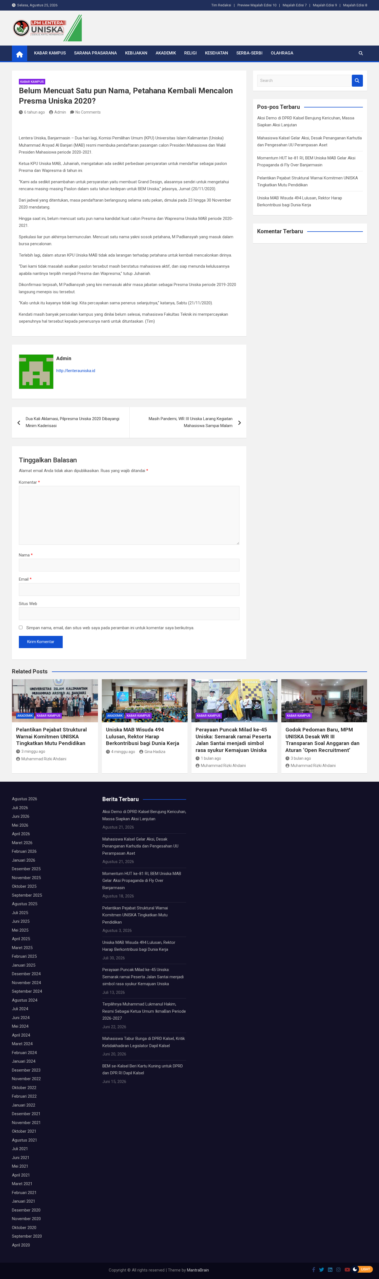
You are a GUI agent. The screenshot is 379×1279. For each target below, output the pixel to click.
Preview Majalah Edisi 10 (256, 5)
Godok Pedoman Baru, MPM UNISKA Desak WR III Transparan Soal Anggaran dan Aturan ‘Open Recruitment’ (322, 739)
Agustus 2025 (24, 903)
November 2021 (26, 1122)
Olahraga (282, 53)
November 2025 (26, 877)
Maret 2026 (22, 842)
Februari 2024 (24, 1052)
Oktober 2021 (24, 1131)
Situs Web (28, 603)
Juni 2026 (20, 816)
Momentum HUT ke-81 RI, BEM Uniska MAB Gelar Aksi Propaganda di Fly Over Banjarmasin (141, 880)
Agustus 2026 (24, 798)
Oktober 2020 (24, 1227)
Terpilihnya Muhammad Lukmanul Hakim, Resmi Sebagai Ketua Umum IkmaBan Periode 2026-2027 (144, 1011)
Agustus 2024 (24, 1000)
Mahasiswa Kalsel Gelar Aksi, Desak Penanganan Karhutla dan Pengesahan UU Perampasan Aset (140, 846)
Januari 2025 (23, 965)
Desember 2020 (26, 1210)
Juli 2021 (20, 1148)
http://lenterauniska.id (75, 370)
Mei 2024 (20, 1026)
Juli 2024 (20, 1008)
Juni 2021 (20, 1157)
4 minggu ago (123, 751)
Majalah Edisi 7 (295, 5)
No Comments (88, 112)
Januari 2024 (23, 1061)
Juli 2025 (20, 912)
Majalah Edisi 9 (325, 5)
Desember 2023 (26, 1070)
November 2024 (26, 982)
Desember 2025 (26, 868)
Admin (60, 112)
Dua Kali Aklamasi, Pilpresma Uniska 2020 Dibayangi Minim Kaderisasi (72, 422)
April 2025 (21, 938)
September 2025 (27, 895)
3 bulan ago (301, 758)
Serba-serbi (249, 53)
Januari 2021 (23, 1201)
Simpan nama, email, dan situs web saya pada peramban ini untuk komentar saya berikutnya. (110, 627)
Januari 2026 (23, 860)
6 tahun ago (34, 112)
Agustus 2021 (24, 1140)
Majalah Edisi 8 (355, 5)
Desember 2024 (26, 973)
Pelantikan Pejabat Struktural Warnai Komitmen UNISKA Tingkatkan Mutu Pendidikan (51, 736)
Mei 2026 (20, 825)
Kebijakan (136, 53)
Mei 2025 (20, 930)
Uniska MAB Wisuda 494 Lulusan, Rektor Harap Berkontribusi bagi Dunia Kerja (142, 736)
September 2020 (27, 1236)
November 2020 (26, 1218)
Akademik (166, 53)
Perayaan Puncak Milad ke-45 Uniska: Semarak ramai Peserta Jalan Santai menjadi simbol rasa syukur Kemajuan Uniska (233, 739)
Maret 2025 (22, 947)
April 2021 (21, 1175)
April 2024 (21, 1035)
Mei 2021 (20, 1166)
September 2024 (27, 991)
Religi (190, 53)
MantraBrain (198, 1270)
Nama (26, 555)
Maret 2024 (22, 1043)
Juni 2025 (20, 921)
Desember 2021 (26, 1113)
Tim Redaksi (221, 5)
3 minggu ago (33, 751)
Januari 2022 (23, 1105)
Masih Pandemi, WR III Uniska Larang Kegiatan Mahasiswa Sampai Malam (191, 422)
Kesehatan (216, 53)
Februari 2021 (24, 1192)
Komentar (29, 482)
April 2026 (21, 833)
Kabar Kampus (50, 53)
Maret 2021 (22, 1183)
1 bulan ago (211, 758)
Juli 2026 (20, 807)
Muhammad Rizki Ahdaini (43, 759)
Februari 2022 (24, 1096)
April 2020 (21, 1245)
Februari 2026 (24, 851)
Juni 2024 (20, 1017)
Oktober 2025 (24, 886)
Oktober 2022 (24, 1087)
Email (25, 579)
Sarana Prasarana (95, 53)
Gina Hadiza (155, 751)
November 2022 (26, 1078)
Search (357, 81)
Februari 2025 (24, 956)
